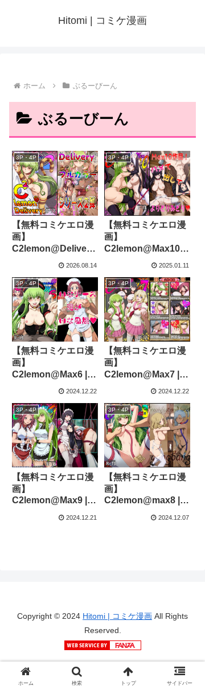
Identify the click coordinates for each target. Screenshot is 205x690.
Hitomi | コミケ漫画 (117, 616)
